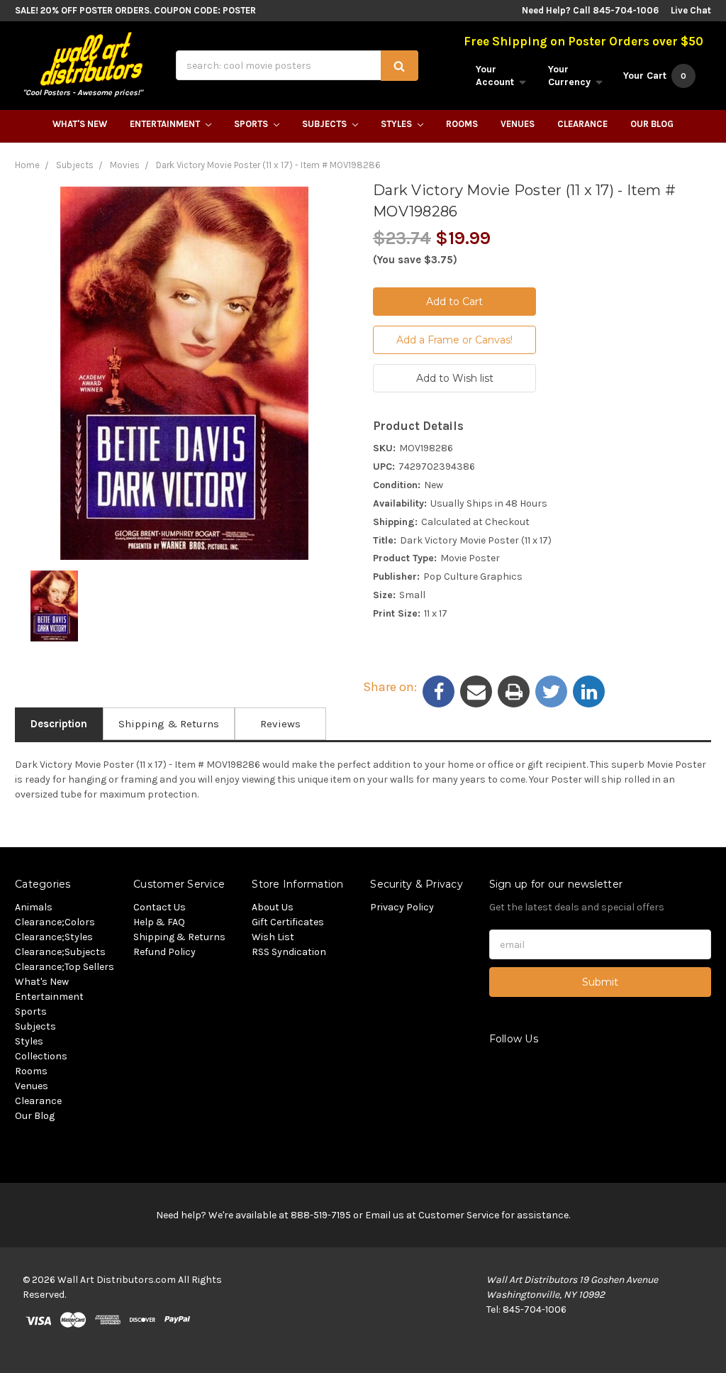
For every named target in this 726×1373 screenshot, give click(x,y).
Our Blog (652, 123)
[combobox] (297, 65)
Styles (397, 123)
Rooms (462, 123)
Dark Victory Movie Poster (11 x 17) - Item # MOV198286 (268, 165)
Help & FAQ (159, 922)
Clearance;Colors (55, 922)
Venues (518, 123)
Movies (125, 165)
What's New (79, 123)
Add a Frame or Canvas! (454, 339)
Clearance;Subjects (60, 952)
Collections (41, 1056)
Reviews (280, 723)
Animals (33, 907)
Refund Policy (164, 952)
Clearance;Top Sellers (64, 967)
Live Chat (691, 10)
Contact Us (159, 907)
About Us (273, 907)
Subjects (325, 123)
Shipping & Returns (168, 723)
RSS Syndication (289, 952)
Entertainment (166, 123)
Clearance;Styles (54, 937)
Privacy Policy (402, 907)
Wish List (273, 937)
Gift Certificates (288, 922)
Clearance (582, 123)
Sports (252, 123)
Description (58, 723)
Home (27, 165)
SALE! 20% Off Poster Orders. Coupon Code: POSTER (135, 10)
